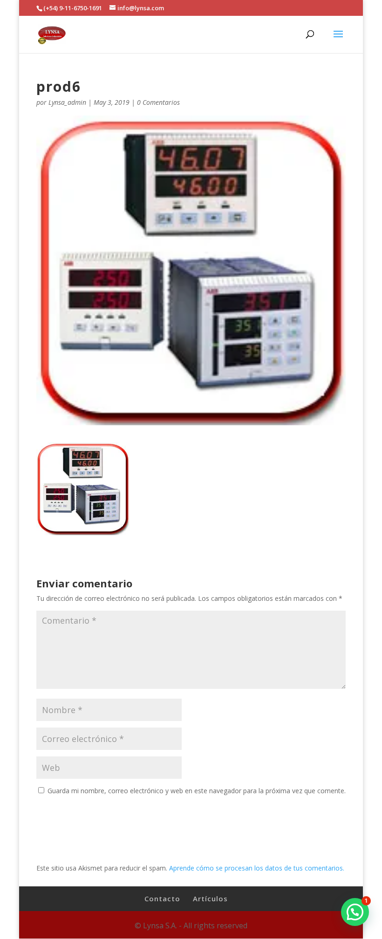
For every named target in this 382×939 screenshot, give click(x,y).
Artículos (210, 898)
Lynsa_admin (67, 102)
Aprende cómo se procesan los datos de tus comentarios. (256, 868)
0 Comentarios (158, 102)
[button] (355, 912)
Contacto (162, 898)
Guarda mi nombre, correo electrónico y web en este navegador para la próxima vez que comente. (197, 790)
